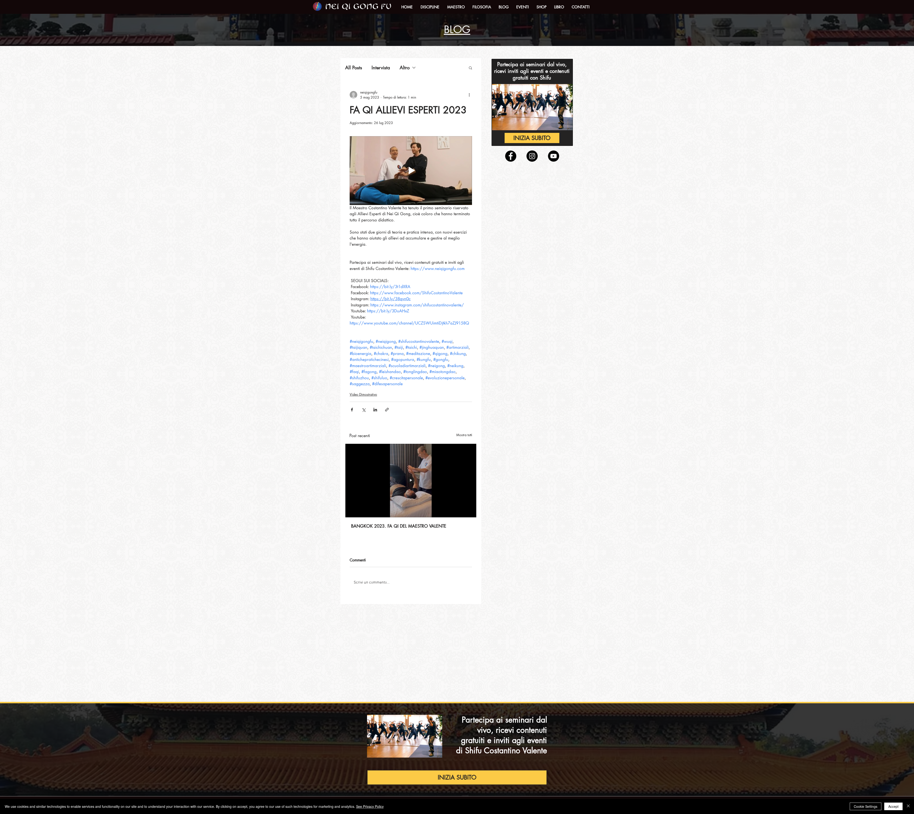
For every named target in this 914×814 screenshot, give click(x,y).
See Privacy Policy (370, 806)
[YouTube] (553, 156)
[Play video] (411, 170)
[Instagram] (532, 156)
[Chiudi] (908, 806)
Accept (893, 806)
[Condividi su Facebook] (352, 409)
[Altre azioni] (469, 95)
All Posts (353, 68)
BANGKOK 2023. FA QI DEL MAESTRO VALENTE (398, 526)
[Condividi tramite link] (387, 409)
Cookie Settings (865, 806)
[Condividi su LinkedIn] (375, 409)
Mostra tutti (464, 435)
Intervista (381, 68)
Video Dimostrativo (363, 394)
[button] (430, 7)
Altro (405, 68)
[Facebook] (510, 156)
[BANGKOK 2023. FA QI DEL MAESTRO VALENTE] (410, 480)
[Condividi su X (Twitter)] (363, 409)
